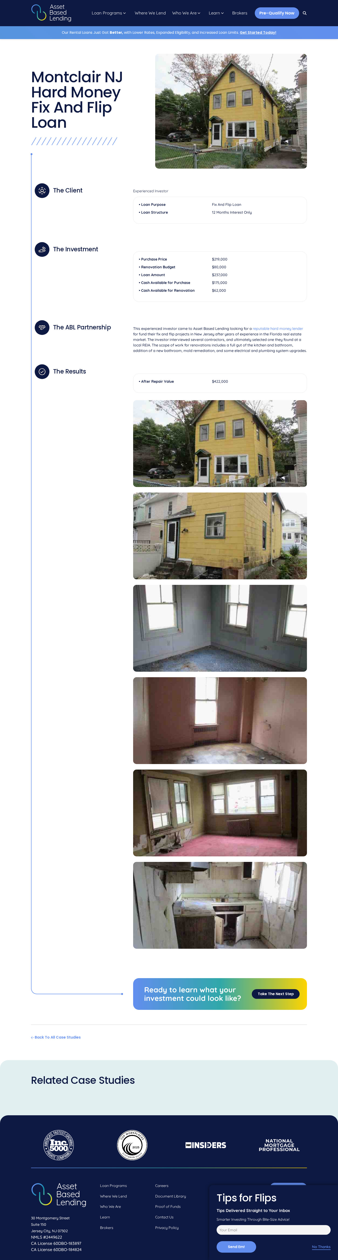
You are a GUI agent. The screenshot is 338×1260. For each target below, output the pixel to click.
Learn (214, 13)
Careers (162, 1185)
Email (220, 1231)
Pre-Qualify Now (277, 13)
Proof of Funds (168, 1206)
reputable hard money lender (278, 328)
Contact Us (164, 1217)
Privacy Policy (167, 1227)
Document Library (170, 1196)
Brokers (239, 13)
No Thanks (321, 1247)
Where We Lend (150, 13)
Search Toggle (305, 13)
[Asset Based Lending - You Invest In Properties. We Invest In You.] (51, 13)
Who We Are (184, 13)
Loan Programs (107, 13)
